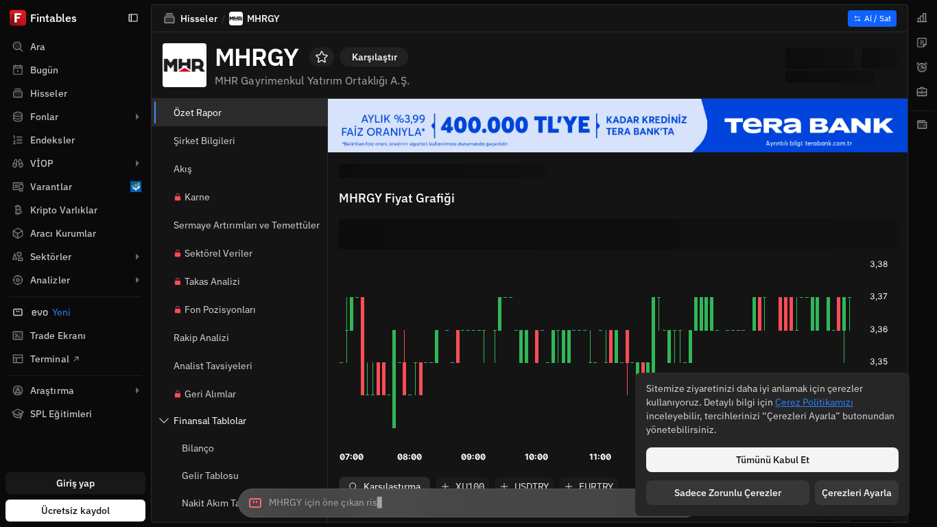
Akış (183, 169)
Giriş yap (75, 483)
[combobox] (468, 503)
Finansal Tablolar (210, 420)
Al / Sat (877, 18)
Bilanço (198, 448)
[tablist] (922, 263)
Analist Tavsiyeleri (213, 366)
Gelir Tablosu (210, 475)
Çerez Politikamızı (814, 402)
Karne (197, 197)
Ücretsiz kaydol (75, 510)
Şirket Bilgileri (204, 140)
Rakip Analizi (201, 337)
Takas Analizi (212, 281)
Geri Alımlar (210, 394)
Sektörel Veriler (218, 253)
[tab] (922, 18)
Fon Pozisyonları (220, 309)
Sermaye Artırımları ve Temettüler (247, 225)
